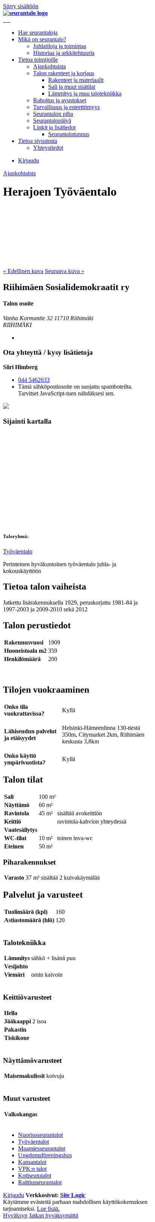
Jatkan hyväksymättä (53, 1215)
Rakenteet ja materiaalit (75, 80)
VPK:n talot (32, 1169)
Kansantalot (32, 1162)
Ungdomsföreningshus (45, 1155)
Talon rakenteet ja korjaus (63, 73)
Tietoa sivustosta (37, 141)
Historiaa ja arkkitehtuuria (63, 53)
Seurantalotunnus (68, 134)
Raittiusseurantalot (40, 1182)
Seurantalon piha (53, 114)
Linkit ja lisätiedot (54, 127)
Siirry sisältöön (20, 6)
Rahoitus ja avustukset (59, 100)
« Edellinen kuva (23, 271)
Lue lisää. (48, 1208)
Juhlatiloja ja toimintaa (59, 46)
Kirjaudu (28, 160)
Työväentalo (17, 551)
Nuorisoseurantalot (40, 1135)
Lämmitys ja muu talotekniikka (85, 93)
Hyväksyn (15, 1215)
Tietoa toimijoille (38, 59)
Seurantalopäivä (52, 120)
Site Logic (72, 1195)
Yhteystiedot (48, 147)
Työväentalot (33, 1141)
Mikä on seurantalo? (42, 39)
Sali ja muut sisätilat (71, 87)
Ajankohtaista (49, 66)
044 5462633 (34, 380)
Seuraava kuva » (64, 271)
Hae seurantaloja (38, 32)
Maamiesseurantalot (41, 1148)
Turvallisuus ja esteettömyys (66, 107)
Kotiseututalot (34, 1175)
